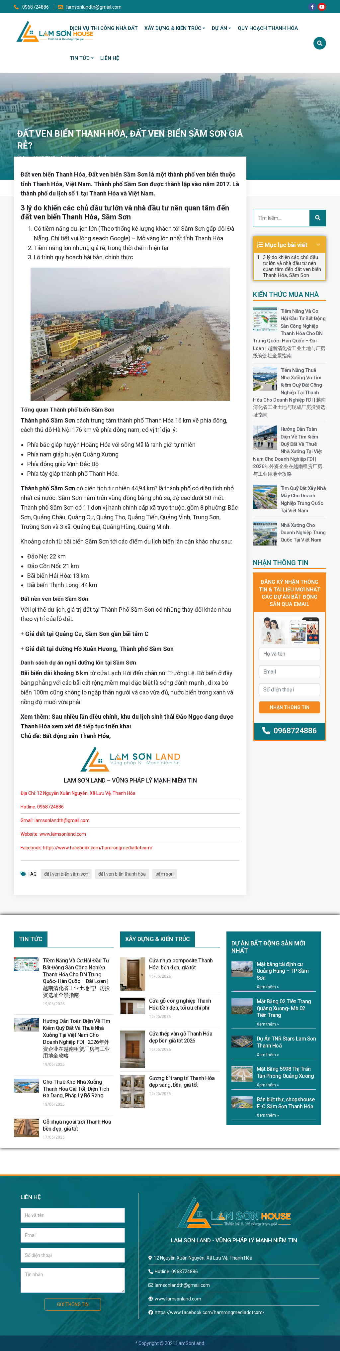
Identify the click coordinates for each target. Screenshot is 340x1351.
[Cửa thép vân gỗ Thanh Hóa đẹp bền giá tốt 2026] (132, 1049)
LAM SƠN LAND (85, 780)
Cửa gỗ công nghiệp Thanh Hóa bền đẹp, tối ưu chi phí (180, 1004)
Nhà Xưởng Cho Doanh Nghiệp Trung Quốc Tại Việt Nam (303, 532)
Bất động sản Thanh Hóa (75, 735)
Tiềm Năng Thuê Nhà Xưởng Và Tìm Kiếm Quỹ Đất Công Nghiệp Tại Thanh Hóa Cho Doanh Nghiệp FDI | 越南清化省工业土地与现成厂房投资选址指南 (289, 392)
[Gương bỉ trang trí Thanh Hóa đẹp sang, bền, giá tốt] (132, 1091)
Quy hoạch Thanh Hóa (268, 28)
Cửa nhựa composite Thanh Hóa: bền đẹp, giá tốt (181, 964)
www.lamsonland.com (178, 1298)
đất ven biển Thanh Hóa (59, 217)
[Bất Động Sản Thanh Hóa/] (54, 29)
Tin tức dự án (96, 157)
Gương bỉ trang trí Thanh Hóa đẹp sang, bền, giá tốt (182, 1081)
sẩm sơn (165, 874)
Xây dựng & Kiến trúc (172, 28)
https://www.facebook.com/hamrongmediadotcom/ (210, 1312)
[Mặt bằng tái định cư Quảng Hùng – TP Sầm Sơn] (242, 969)
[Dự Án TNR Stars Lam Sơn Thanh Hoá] (242, 1041)
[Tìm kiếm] (319, 43)
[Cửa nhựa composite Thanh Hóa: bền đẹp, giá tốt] (132, 974)
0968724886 (35, 7)
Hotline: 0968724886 (176, 1271)
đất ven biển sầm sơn (66, 874)
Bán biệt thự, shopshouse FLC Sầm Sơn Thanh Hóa (286, 1103)
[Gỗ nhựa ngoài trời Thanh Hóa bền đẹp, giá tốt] (26, 1128)
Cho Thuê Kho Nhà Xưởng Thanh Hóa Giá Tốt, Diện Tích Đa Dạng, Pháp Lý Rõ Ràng (76, 1089)
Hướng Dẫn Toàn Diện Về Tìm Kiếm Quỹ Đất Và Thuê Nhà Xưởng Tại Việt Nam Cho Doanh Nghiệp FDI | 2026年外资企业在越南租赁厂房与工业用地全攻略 (287, 451)
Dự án (219, 28)
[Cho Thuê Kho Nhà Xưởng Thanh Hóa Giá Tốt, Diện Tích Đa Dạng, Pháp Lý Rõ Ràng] (26, 1086)
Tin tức (80, 58)
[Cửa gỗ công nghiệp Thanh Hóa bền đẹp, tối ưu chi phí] (132, 1006)
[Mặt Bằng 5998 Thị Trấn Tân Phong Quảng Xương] (242, 1074)
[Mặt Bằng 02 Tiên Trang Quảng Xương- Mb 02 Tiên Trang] (242, 1006)
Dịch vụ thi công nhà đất (104, 28)
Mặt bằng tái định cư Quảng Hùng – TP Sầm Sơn (283, 971)
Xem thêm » (268, 987)
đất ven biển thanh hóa (122, 874)
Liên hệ (109, 58)
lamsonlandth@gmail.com (93, 7)
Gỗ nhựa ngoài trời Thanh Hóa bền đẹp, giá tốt (77, 1125)
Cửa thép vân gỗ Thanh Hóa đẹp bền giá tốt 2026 (180, 1037)
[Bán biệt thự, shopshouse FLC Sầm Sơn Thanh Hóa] (242, 1102)
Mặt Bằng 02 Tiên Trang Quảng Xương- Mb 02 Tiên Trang (284, 1008)
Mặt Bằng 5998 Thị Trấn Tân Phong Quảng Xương (285, 1072)
